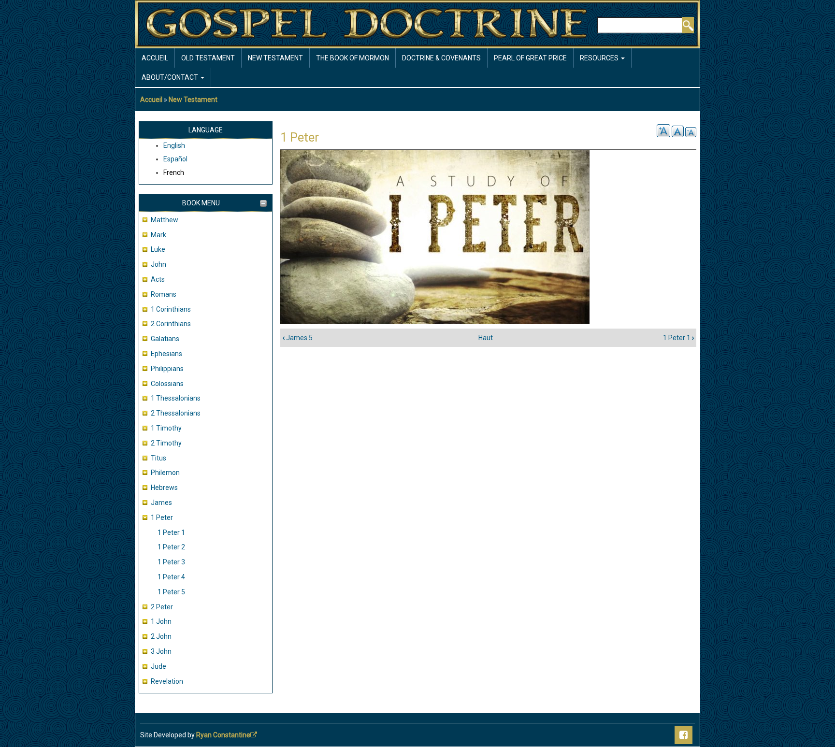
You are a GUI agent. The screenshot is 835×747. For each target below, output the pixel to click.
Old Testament (208, 58)
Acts (158, 279)
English (174, 145)
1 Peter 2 (171, 547)
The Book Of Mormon (352, 58)
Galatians (165, 339)
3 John (161, 651)
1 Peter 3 (171, 562)
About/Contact (171, 77)
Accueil (155, 58)
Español (175, 159)
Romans (163, 294)
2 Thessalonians (176, 413)
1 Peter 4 (171, 577)
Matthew (164, 220)
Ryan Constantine (223, 735)
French (173, 172)
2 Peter (162, 607)
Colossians (167, 384)
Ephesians (166, 354)
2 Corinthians (171, 324)
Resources (600, 58)
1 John (161, 621)
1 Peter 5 (171, 592)
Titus (158, 458)
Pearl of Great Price (530, 58)
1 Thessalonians (176, 398)
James (161, 502)
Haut (485, 338)
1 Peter (162, 517)
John (158, 264)
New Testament (275, 58)
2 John (161, 636)
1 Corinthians (171, 309)
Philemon (165, 472)
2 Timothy (166, 443)
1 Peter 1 (171, 532)
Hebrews (164, 487)
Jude (158, 666)
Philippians (167, 369)
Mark (158, 235)
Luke (158, 249)
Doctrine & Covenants (441, 58)
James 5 (298, 338)
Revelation (167, 681)
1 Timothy (166, 428)
